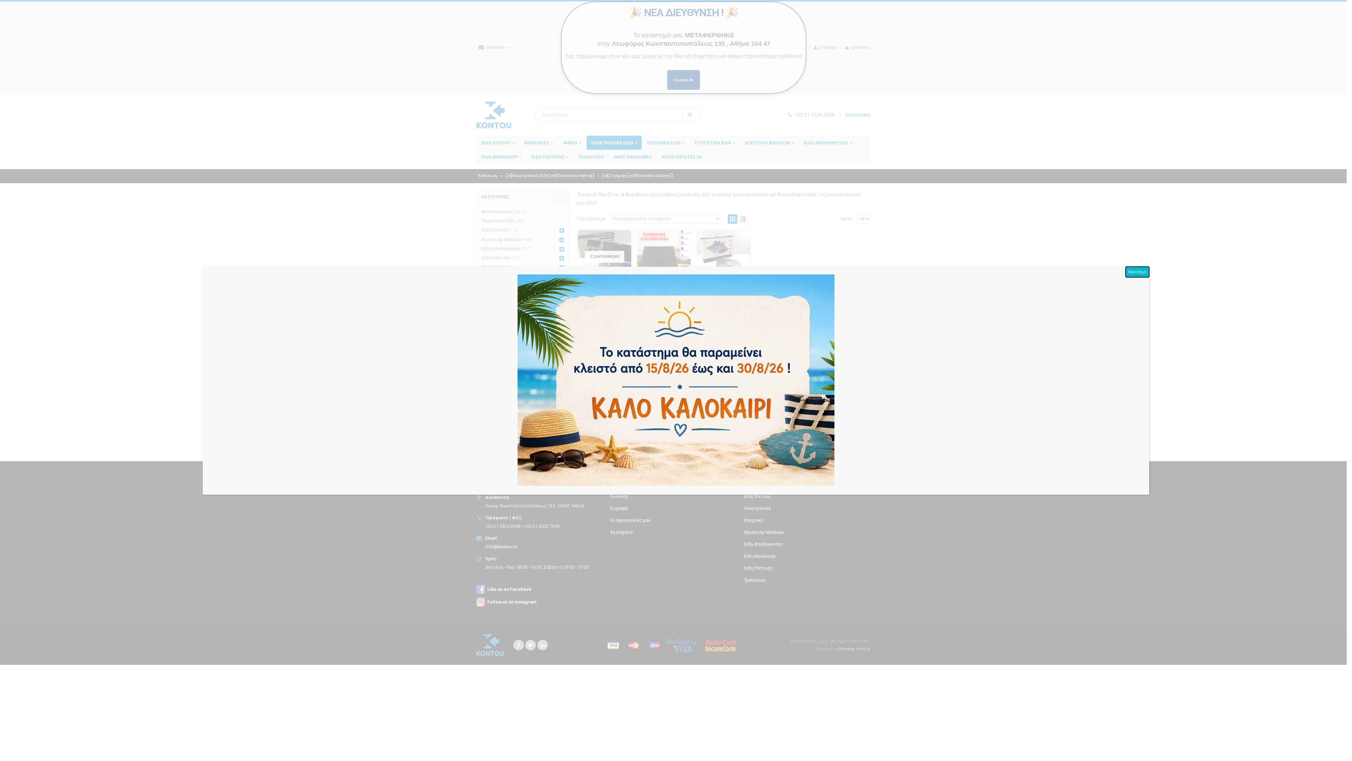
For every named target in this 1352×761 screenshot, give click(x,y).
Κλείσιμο (1137, 272)
